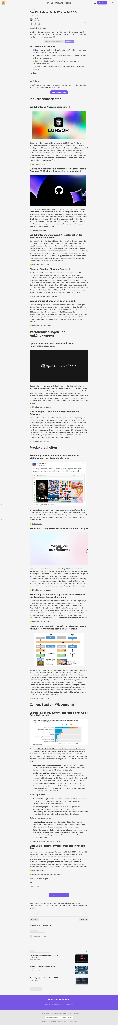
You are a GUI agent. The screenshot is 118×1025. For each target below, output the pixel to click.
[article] (59, 959)
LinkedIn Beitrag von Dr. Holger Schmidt (46, 841)
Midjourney (34, 510)
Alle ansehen (35, 989)
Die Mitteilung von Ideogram (42, 590)
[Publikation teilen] (95, 2)
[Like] (31, 24)
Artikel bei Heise (38, 871)
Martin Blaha (37, 18)
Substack (43, 1021)
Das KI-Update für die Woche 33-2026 (44, 978)
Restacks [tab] (41, 931)
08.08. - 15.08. (34, 980)
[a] (59, 548)
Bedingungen (62, 1013)
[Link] (27, 46)
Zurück (35, 919)
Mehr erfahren (37, 524)
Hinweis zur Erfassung (73, 1013)
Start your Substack (52, 1017)
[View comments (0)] (35, 24)
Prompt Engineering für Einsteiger (42, 967)
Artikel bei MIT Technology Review (44, 296)
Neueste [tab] (37, 951)
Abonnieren (102, 3)
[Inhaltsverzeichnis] (2, 512)
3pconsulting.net (36, 905)
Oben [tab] (32, 951)
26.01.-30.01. (33, 957)
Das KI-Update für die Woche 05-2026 (44, 955)
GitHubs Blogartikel (39, 230)
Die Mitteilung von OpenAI (41, 407)
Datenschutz (54, 1013)
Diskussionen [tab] (44, 951)
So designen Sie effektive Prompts (39, 969)
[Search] (91, 2)
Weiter (83, 919)
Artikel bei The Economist (41, 326)
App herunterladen (67, 1017)
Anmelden (112, 3)
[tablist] (37, 931)
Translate (33, 9)
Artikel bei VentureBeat (40, 265)
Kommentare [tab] (34, 931)
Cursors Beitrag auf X (39, 164)
